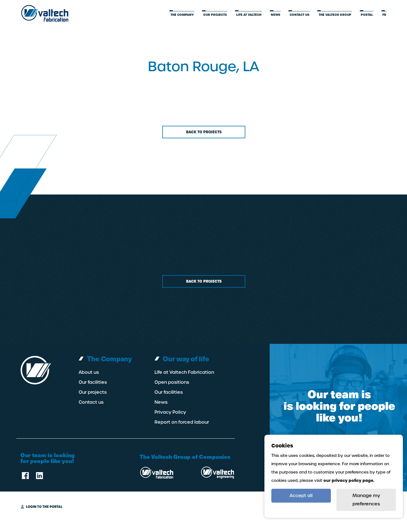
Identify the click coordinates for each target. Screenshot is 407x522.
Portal (367, 14)
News (275, 14)
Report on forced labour (181, 422)
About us (89, 372)
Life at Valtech (248, 14)
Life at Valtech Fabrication (184, 372)
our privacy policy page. (348, 480)
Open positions (171, 382)
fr (384, 14)
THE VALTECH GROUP (335, 14)
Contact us (299, 14)
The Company (182, 14)
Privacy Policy (170, 412)
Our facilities (93, 382)
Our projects (215, 14)
